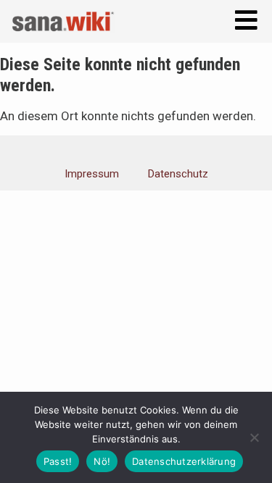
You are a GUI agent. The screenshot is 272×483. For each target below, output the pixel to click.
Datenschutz (178, 173)
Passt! (58, 461)
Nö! (102, 461)
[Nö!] (254, 437)
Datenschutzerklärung (184, 461)
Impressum (92, 173)
